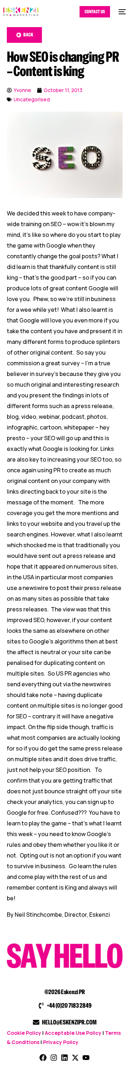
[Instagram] (53, 1057)
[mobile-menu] (121, 11)
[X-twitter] (75, 1057)
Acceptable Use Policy (73, 1032)
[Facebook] (43, 1057)
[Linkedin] (64, 1057)
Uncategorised (32, 99)
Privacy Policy (60, 1042)
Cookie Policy (24, 1032)
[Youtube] (86, 1057)
